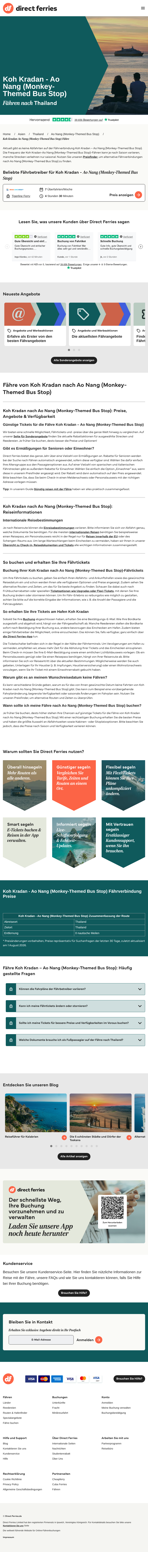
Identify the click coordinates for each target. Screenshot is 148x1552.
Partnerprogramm (111, 1443)
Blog (5, 1443)
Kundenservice (11, 1453)
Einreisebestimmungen (59, 527)
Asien (21, 134)
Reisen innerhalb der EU (102, 536)
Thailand (38, 134)
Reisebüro (107, 1448)
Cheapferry (58, 1479)
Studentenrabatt (61, 1453)
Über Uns (57, 1458)
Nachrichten (59, 1448)
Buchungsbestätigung (114, 1412)
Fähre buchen (10, 1422)
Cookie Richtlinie (12, 1479)
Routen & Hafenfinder (15, 1412)
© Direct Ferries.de (12, 1516)
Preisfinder (90, 157)
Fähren (56, 1489)
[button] (75, 989)
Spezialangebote (12, 1417)
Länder (7, 1402)
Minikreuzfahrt (60, 1412)
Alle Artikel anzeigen (74, 1156)
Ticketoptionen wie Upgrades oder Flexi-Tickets (82, 591)
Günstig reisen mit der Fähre (53, 489)
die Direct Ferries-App (17, 636)
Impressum (8, 1537)
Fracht (55, 1407)
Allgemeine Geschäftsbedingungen (22, 1489)
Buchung (29, 619)
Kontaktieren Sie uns (14, 1448)
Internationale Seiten (63, 1443)
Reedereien (9, 1407)
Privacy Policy (11, 1484)
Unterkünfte (58, 1402)
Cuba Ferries (59, 1484)
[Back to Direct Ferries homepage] (30, 8)
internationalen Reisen (84, 532)
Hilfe (5, 1458)
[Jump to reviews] (74, 119)
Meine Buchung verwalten (116, 1407)
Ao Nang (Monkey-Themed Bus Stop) (75, 134)
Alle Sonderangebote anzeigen (74, 360)
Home (7, 134)
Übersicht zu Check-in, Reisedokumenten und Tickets (38, 545)
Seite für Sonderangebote (31, 436)
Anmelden (107, 1402)
